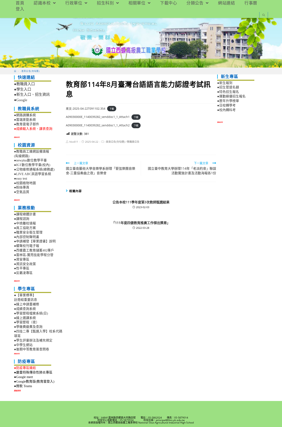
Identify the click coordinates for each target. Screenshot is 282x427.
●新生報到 (224, 83)
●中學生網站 (23, 345)
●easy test (20, 178)
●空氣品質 (21, 192)
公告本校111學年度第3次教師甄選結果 (141, 202)
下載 (111, 108)
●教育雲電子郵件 (26, 124)
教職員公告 (133, 142)
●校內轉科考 (226, 110)
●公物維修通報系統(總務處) (34, 169)
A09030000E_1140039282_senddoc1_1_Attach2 (98, 125)
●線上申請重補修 (26, 304)
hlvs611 (73, 142)
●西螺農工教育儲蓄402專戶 (34, 250)
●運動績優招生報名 (231, 96)
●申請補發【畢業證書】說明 (35, 241)
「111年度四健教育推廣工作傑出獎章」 (141, 223)
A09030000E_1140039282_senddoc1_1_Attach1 (98, 117)
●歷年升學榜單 (228, 101)
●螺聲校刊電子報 (26, 246)
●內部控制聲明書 (26, 237)
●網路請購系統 (25, 115)
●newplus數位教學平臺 (30, 160)
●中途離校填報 (25, 223)
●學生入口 (22, 89)
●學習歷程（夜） (26, 322)
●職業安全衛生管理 (28, 232)
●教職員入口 (24, 84)
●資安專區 (21, 259)
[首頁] (15, 71)
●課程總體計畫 (25, 214)
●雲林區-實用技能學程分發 (33, 255)
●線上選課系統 (25, 318)
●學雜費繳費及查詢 (28, 327)
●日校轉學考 (226, 105)
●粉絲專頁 (21, 187)
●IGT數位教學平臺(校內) (32, 165)
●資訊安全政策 (25, 264)
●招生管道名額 (228, 87)
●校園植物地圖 (25, 183)
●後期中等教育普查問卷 (31, 349)
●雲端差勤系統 (25, 119)
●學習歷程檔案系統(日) (31, 313)
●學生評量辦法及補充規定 (33, 340)
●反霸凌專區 (23, 273)
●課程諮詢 (21, 219)
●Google (20, 100)
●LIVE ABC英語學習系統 (32, 174)
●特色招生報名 (228, 92)
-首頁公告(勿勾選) (115, 142)
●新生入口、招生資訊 (32, 95)
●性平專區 (21, 268)
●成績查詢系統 (25, 309)
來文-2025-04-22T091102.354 (85, 108)
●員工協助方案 (25, 228)
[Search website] (264, 15)
